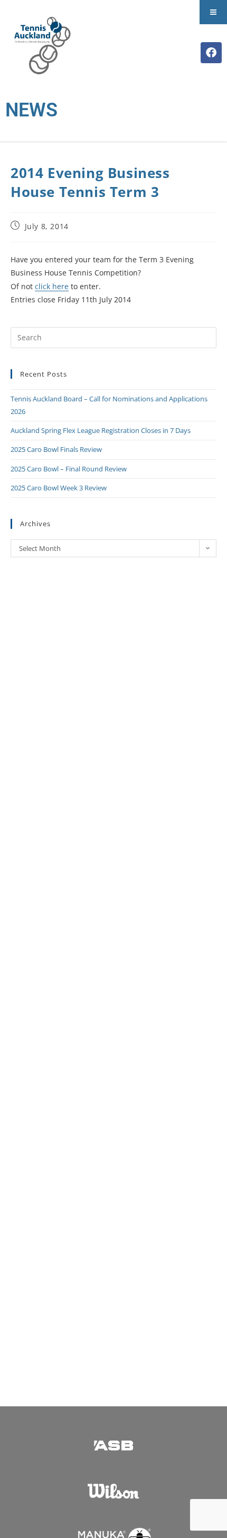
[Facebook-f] (211, 52)
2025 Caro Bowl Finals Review (56, 449)
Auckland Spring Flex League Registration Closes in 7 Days (101, 430)
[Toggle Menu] (213, 12)
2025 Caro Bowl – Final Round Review (69, 469)
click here (52, 286)
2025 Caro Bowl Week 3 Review (59, 487)
